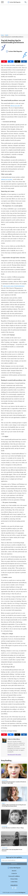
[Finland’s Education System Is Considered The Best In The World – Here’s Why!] (14, 771)
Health (6, 35)
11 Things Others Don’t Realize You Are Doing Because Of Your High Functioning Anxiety (14, 805)
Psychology (4, 780)
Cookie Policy (14, 881)
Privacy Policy (14, 879)
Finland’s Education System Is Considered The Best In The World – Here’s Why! (14, 782)
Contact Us (14, 873)
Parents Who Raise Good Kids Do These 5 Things (13, 827)
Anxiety (3, 803)
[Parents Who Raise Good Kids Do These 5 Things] (14, 817)
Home (2, 35)
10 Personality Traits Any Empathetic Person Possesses (12, 850)
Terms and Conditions (14, 876)
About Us (14, 870)
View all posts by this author (14, 754)
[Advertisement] (14, 19)
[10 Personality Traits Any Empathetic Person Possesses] (14, 838)
